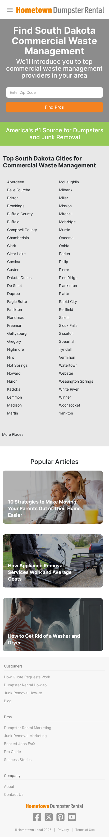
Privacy (63, 830)
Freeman (14, 325)
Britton (13, 198)
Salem (64, 317)
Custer (13, 269)
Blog (8, 701)
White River (69, 389)
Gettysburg (17, 333)
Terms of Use (85, 830)
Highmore (15, 349)
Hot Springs (17, 365)
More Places (12, 434)
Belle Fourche (18, 190)
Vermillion (67, 357)
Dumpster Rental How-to (25, 685)
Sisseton (66, 333)
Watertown (68, 365)
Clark (11, 245)
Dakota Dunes (19, 277)
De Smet (14, 285)
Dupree (13, 293)
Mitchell (65, 214)
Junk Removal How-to (23, 693)
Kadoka (13, 389)
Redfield (66, 309)
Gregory (14, 341)
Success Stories (17, 759)
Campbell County (22, 229)
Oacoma (66, 237)
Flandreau (15, 317)
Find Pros (54, 107)
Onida (64, 245)
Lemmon (14, 397)
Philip (63, 261)
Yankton (66, 413)
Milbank (65, 190)
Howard (14, 373)
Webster (66, 373)
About (9, 786)
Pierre (64, 269)
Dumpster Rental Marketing (27, 727)
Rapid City (68, 301)
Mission (65, 206)
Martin (12, 413)
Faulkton (14, 309)
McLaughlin (69, 182)
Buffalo (13, 221)
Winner (65, 397)
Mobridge (67, 221)
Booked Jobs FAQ (19, 743)
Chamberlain (18, 237)
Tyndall (65, 349)
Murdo (64, 229)
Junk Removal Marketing (25, 735)
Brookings (15, 206)
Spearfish (67, 341)
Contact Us (13, 794)
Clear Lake (16, 253)
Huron (12, 381)
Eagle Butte (17, 301)
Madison (14, 405)
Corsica (13, 261)
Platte (64, 293)
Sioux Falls (68, 325)
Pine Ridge (68, 277)
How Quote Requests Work (27, 677)
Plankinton (68, 285)
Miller (63, 198)
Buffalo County (20, 214)
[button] (37, 816)
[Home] (60, 10)
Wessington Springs (76, 381)
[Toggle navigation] (9, 10)
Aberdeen (15, 182)
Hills (10, 357)
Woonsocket (69, 405)
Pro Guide (12, 751)
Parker (64, 253)
